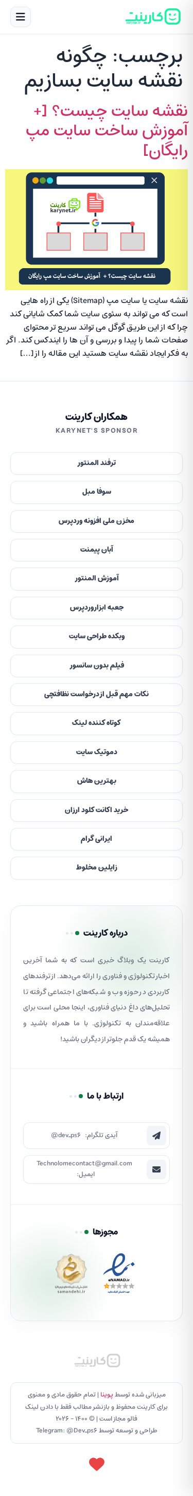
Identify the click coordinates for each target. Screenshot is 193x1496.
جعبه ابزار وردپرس (97, 607)
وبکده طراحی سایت (97, 636)
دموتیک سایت (96, 752)
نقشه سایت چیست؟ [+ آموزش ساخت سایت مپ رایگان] (107, 131)
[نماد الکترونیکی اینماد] (119, 1276)
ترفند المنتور (96, 463)
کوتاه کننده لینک (96, 723)
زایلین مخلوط (96, 867)
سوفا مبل (96, 492)
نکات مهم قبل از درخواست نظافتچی (96, 694)
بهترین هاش (96, 781)
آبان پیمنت (96, 549)
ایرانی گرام (96, 839)
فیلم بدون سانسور (96, 665)
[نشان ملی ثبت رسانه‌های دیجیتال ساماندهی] (71, 1276)
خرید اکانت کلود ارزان (96, 810)
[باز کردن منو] (20, 17)
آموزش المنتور (97, 578)
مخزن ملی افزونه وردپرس (96, 521)
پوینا (106, 1395)
